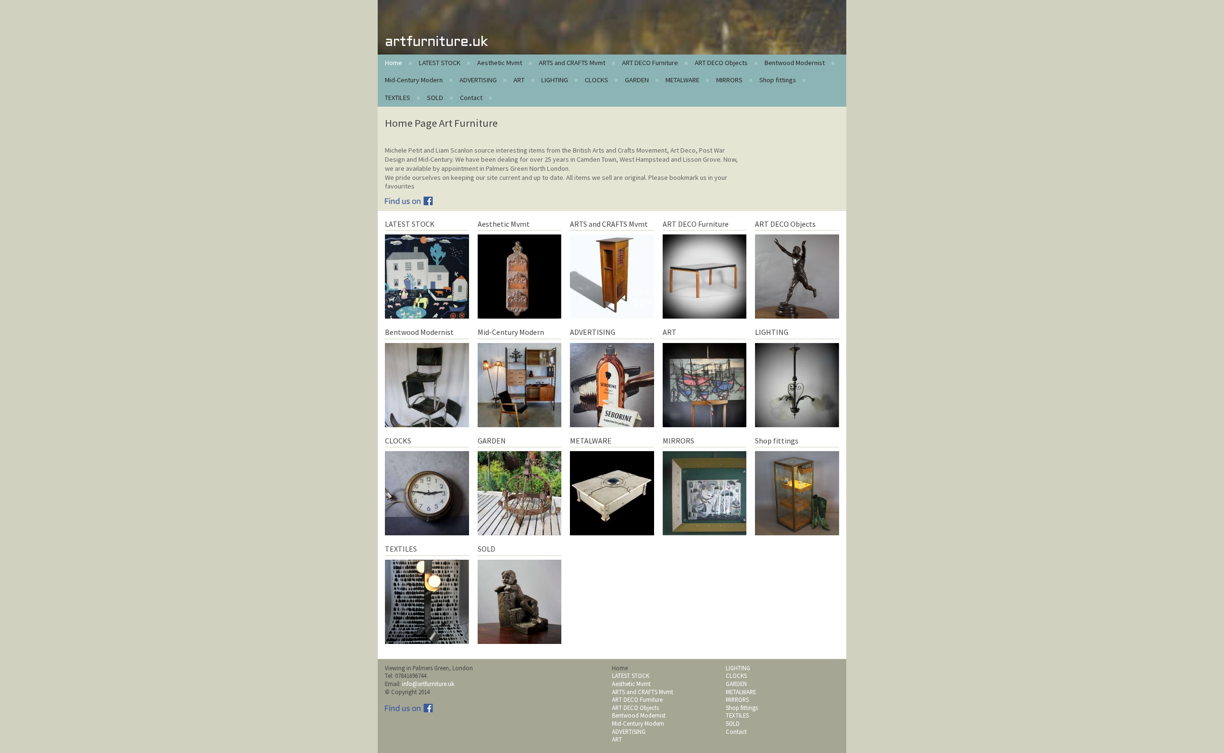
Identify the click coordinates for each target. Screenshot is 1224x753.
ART (519, 80)
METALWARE (682, 80)
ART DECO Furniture (650, 62)
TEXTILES (397, 97)
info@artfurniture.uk (428, 683)
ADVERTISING (478, 80)
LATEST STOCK (439, 62)
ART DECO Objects (721, 62)
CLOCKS (596, 80)
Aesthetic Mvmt (499, 62)
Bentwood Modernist (795, 62)
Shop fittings (777, 80)
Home (393, 62)
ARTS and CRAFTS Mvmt (572, 62)
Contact (471, 97)
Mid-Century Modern (414, 80)
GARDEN (637, 80)
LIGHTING (554, 80)
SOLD (435, 97)
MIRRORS (729, 80)
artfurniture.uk (436, 42)
